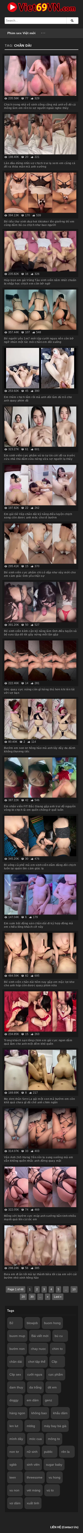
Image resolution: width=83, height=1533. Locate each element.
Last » (58, 1296)
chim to (57, 1349)
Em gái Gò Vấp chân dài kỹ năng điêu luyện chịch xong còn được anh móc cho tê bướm (38, 515)
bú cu (59, 1336)
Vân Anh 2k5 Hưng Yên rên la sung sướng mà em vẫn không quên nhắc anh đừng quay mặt (38, 1159)
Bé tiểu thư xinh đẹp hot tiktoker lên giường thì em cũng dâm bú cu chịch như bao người (39, 223)
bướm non (17, 1349)
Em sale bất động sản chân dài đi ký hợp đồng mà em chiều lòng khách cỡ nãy (38, 925)
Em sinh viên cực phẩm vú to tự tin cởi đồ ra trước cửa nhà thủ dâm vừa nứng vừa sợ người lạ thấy (39, 457)
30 (32, 1296)
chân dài (15, 1361)
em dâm (33, 1400)
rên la (65, 1451)
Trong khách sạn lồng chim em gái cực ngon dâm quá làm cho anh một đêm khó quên (38, 1042)
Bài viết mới (39, 1336)
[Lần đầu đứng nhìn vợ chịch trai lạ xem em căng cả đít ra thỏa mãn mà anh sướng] (40, 134)
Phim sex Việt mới (21, 33)
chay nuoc (38, 1349)
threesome (34, 1477)
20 (23, 1296)
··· (43, 33)
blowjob (32, 1323)
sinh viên (33, 1464)
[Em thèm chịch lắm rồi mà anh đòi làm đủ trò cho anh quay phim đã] (40, 368)
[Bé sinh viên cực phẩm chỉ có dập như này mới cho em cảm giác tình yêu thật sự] (40, 543)
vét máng (33, 1490)
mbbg (31, 1426)
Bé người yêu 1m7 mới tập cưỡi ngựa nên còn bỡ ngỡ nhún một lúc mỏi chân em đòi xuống (39, 340)
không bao (39, 1413)
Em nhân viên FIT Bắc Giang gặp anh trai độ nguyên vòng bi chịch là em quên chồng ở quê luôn (40, 808)
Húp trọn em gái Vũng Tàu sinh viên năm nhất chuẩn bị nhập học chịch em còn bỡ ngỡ (40, 282)
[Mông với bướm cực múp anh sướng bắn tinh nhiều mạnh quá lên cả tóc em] (40, 1187)
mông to (54, 1439)
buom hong (52, 1323)
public (48, 1451)
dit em (52, 1387)
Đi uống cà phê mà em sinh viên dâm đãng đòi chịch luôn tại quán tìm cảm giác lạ (40, 866)
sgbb (13, 1464)
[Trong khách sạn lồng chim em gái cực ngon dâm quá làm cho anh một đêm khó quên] (40, 1011)
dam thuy (16, 1387)
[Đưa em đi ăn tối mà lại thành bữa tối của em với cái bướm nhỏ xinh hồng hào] (40, 1245)
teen (12, 1477)
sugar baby (54, 1464)
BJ (11, 1323)
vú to (50, 1490)
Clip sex (15, 1374)
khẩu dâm (60, 1413)
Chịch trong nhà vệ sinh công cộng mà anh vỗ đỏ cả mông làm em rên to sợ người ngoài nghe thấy (40, 106)
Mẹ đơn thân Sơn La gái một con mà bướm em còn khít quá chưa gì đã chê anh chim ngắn (39, 1100)
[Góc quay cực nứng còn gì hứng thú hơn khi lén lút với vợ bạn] (40, 660)
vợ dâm (15, 1503)
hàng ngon (17, 1413)
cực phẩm (55, 1374)
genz (48, 1400)
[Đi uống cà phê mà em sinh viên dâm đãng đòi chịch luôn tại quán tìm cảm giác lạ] (40, 836)
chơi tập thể (36, 1361)
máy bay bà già (55, 1426)
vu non (14, 1490)
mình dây (16, 1439)
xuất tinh (33, 1503)
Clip (54, 1361)
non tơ (14, 1451)
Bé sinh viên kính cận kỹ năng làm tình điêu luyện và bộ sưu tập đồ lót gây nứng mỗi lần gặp (40, 632)
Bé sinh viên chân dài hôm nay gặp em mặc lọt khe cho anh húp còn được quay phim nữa (39, 983)
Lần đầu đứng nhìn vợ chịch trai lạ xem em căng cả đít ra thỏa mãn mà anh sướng (39, 165)
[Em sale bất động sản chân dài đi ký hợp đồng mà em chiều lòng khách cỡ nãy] (40, 894)
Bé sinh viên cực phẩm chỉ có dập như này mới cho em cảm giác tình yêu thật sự (40, 574)
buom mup (17, 1336)
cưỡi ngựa (34, 1374)
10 (74, 1289)
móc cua (35, 1439)
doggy (13, 1400)
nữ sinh (32, 1451)
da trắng (35, 1387)
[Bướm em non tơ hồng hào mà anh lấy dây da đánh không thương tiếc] (40, 719)
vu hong (54, 1477)
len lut (13, 1426)
